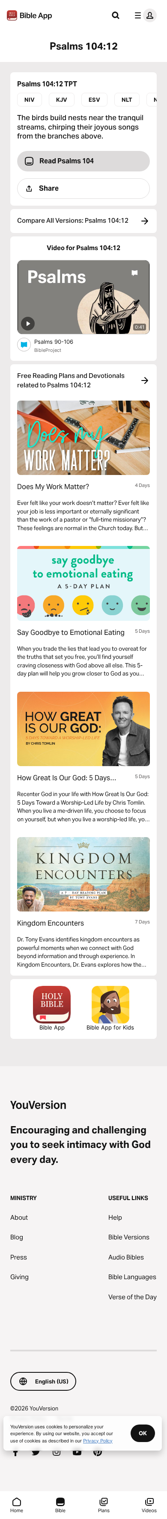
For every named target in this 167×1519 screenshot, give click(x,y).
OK (143, 1433)
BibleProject (47, 350)
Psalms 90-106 (60, 341)
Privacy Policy (98, 1440)
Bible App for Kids (110, 1027)
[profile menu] (144, 15)
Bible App (52, 1027)
